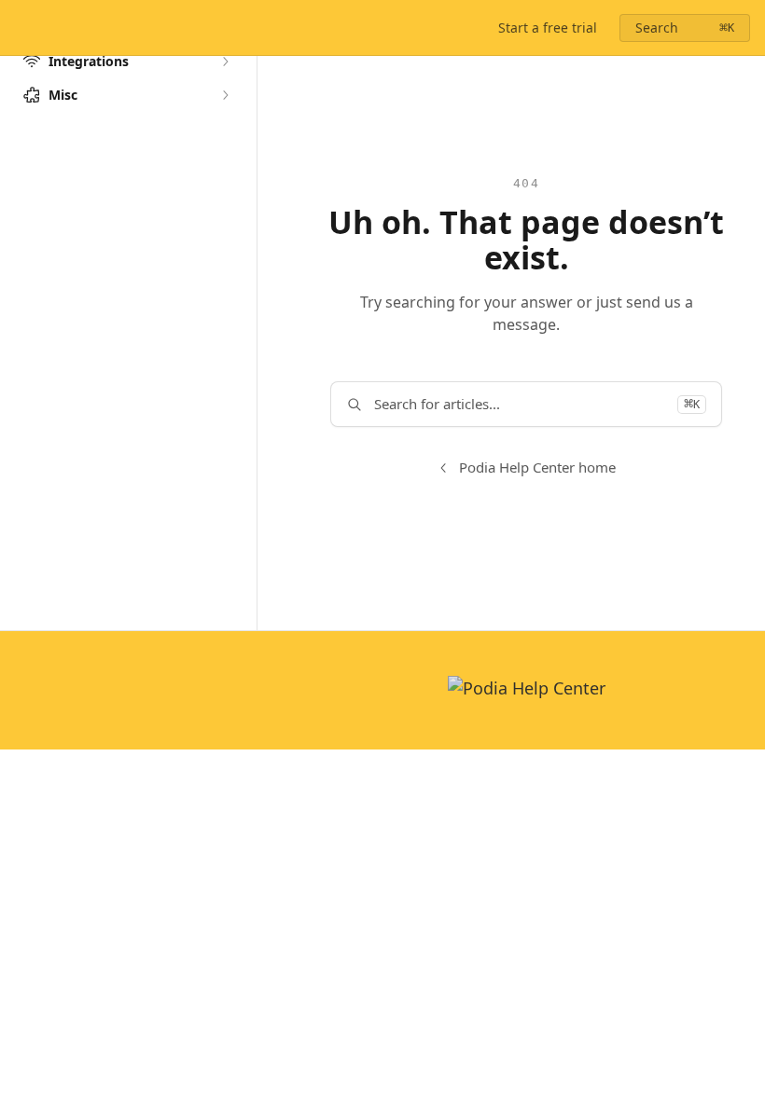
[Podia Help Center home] (18, 28)
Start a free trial (547, 27)
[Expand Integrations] (225, 61)
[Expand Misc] (225, 95)
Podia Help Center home (537, 467)
